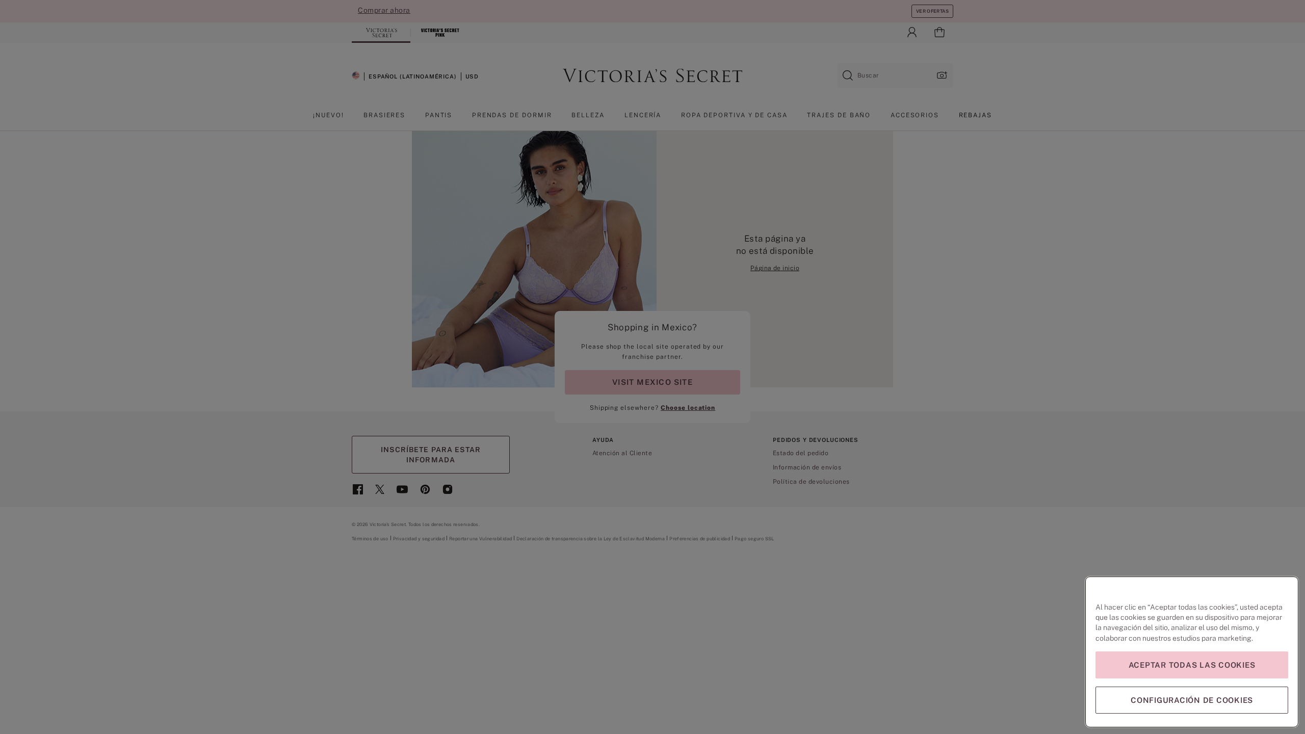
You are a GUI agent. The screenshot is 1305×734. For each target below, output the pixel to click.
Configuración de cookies (1192, 700)
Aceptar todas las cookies (1192, 665)
